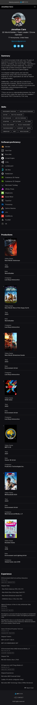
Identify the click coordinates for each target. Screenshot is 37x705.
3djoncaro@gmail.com (18, 41)
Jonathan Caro (7, 7)
